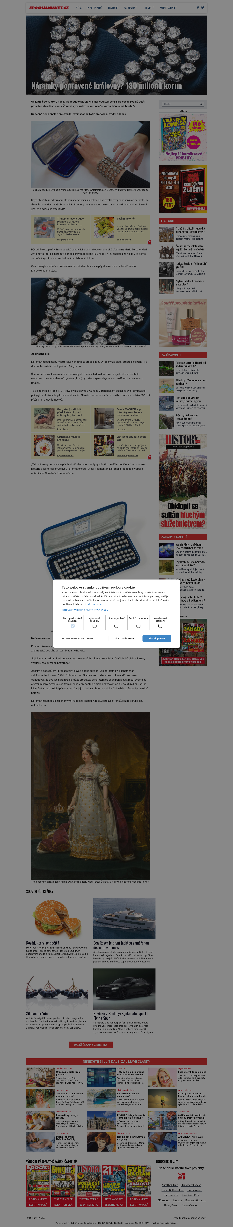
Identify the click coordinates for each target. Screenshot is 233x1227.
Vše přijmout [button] (157, 638)
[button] (116, 610)
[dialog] (116, 613)
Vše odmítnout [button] (124, 638)
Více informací (95, 604)
